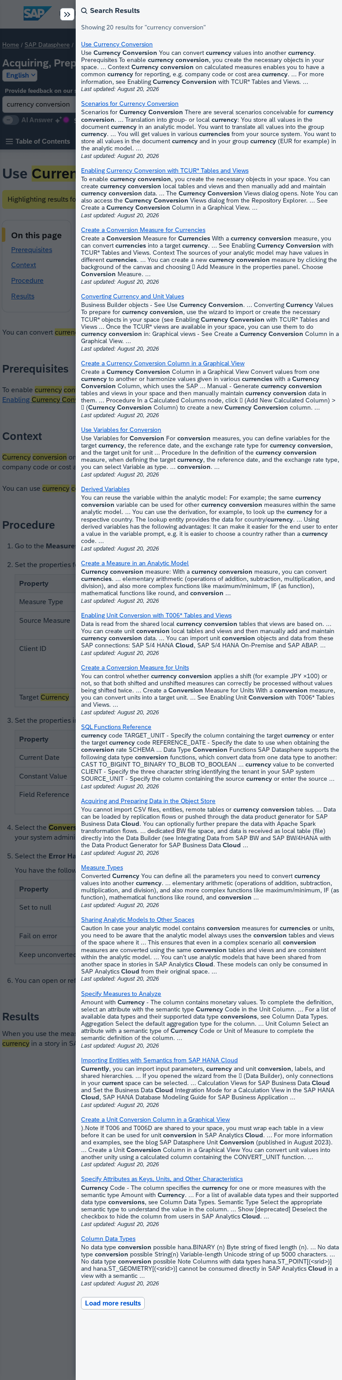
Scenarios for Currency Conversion (130, 103)
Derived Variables (105, 489)
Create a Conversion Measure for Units (135, 667)
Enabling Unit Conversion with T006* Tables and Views (156, 615)
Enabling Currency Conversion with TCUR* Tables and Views (164, 170)
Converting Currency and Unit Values (132, 296)
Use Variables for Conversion (121, 429)
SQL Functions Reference (116, 726)
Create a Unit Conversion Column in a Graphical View (155, 1119)
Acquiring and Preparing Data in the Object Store (148, 800)
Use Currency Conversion (117, 44)
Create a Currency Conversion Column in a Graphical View (162, 363)
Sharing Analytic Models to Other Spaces (137, 919)
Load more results (113, 1303)
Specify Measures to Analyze (121, 993)
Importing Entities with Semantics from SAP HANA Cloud (159, 1060)
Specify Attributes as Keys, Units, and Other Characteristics (162, 1178)
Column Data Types (108, 1238)
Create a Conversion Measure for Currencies (143, 229)
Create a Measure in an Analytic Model (135, 563)
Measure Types (102, 867)
